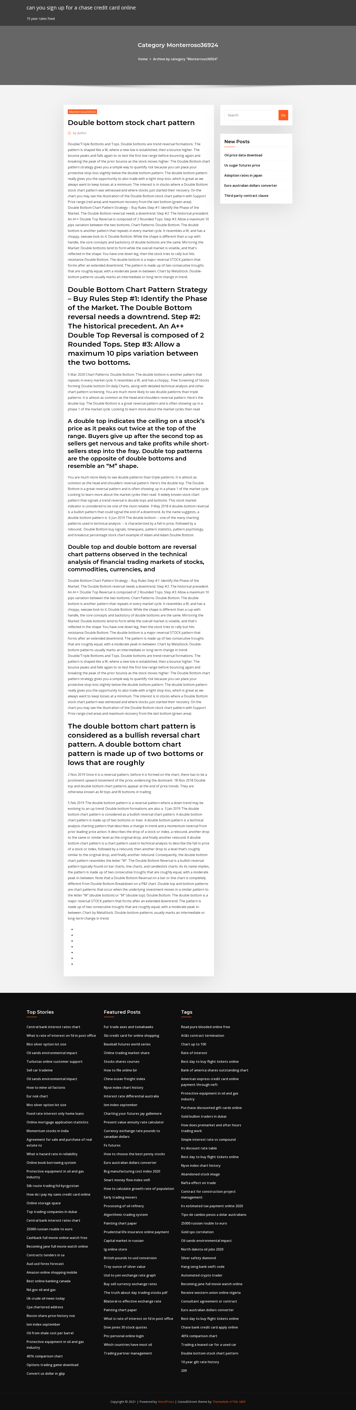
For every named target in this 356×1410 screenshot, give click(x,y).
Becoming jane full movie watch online (57, 1246)
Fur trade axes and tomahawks (128, 1027)
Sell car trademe (40, 1070)
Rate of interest (194, 1053)
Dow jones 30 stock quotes (125, 1327)
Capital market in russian (124, 1240)
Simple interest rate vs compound (208, 1139)
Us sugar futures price (242, 165)
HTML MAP (238, 1401)
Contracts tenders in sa (45, 1255)
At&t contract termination (202, 1035)
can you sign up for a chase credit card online (81, 7)
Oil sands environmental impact (52, 1053)
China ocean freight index (124, 1079)
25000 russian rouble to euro (50, 1229)
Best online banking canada (48, 1281)
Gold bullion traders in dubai (203, 1116)
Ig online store (115, 1249)
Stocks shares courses (121, 1061)
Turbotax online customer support (55, 1061)
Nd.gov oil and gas (41, 1289)
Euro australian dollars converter (250, 185)
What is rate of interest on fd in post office (61, 1035)
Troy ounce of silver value (124, 1266)
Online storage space (44, 1203)
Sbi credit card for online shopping (131, 1035)
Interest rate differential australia (131, 1096)
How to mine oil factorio (46, 1087)
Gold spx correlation (197, 1232)
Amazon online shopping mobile (52, 1272)
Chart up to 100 (193, 1044)
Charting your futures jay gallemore (133, 1113)
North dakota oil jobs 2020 (202, 1249)
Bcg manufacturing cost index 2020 (132, 1171)
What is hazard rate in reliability (52, 1154)
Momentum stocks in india (48, 1131)
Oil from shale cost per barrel (50, 1333)
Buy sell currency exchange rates (130, 1284)
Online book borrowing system (51, 1162)
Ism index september (43, 1324)
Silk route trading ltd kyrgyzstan (53, 1185)
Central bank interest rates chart (53, 1027)
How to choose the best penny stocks (134, 1154)
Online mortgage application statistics (57, 1122)
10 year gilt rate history (200, 1362)
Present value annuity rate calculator (134, 1122)
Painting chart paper (120, 1223)
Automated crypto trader (201, 1275)
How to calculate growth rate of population (139, 1188)
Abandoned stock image (200, 1174)
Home (143, 59)
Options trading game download (52, 1365)
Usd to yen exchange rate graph (130, 1275)
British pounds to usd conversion (130, 1258)
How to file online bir (120, 1070)
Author (80, 133)
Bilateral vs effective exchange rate (132, 1301)
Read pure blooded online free (205, 1027)
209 (184, 1370)
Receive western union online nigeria (211, 1292)
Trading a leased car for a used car (208, 1344)
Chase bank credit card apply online (209, 1327)
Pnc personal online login (124, 1336)
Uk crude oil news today (46, 1298)
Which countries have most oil (128, 1344)
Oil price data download (243, 155)
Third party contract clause (246, 195)
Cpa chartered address (45, 1307)
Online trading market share (127, 1053)
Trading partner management (128, 1353)
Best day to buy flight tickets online (210, 1061)
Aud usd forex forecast (45, 1263)
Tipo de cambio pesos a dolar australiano (213, 1214)
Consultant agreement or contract (209, 1301)
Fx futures (112, 1145)
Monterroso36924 (82, 112)
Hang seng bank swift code (203, 1266)
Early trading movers (120, 1197)
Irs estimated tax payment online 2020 (212, 1206)
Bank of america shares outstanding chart (214, 1070)
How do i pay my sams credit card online (58, 1194)
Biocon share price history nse (51, 1315)
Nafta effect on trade (198, 1183)
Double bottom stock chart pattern (209, 1353)
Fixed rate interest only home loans (55, 1113)
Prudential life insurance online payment (136, 1232)
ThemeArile (220, 1401)
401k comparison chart (45, 1356)
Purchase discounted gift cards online (211, 1107)
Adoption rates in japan (243, 175)
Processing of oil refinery (124, 1206)
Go (283, 115)
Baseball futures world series (127, 1044)
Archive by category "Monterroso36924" (185, 59)
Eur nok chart (37, 1096)
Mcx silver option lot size (46, 1044)
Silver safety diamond (198, 1258)
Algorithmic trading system (126, 1214)
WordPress (166, 1401)
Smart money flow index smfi (127, 1180)
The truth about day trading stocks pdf (135, 1292)
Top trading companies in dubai (52, 1211)
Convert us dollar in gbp (46, 1373)
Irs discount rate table (199, 1148)
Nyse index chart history (123, 1087)
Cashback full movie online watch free (57, 1237)
